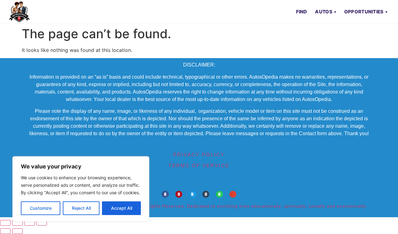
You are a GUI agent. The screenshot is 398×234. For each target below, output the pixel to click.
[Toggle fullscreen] (17, 223)
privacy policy (199, 154)
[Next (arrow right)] (17, 231)
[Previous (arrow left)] (5, 231)
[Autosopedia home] (19, 11)
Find (301, 12)
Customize (41, 208)
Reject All (81, 208)
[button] (165, 194)
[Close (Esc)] (41, 223)
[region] (80, 189)
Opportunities (364, 12)
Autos (323, 12)
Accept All (121, 208)
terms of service (199, 165)
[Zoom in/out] (5, 223)
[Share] (29, 223)
